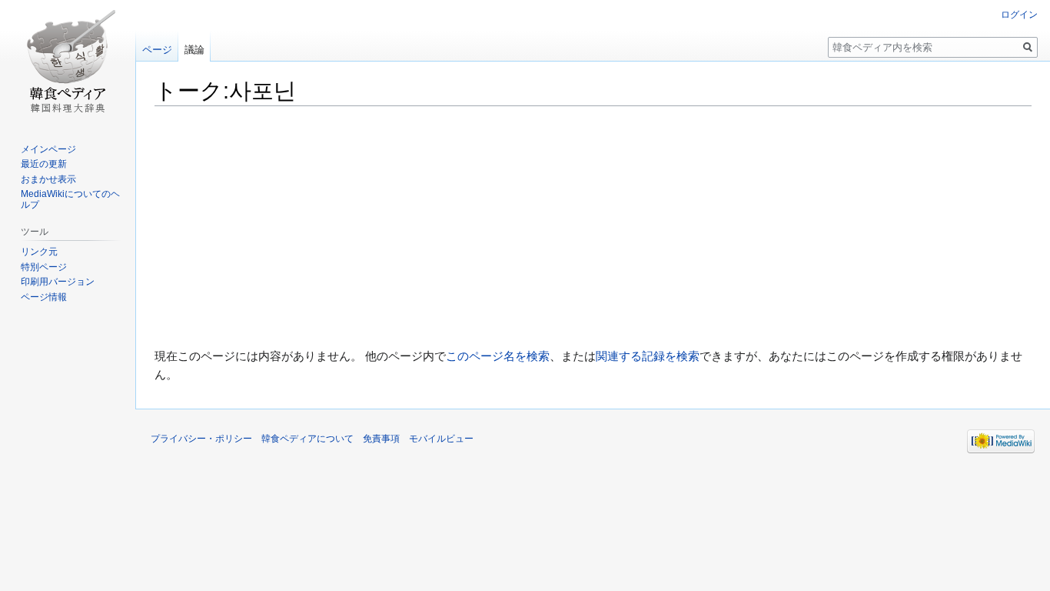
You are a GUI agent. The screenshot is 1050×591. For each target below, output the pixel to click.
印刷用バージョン (58, 281)
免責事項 (381, 438)
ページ (157, 49)
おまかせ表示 (48, 179)
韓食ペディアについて (307, 438)
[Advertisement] (593, 227)
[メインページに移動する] (67, 61)
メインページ (48, 149)
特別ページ (44, 267)
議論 (194, 49)
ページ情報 (44, 297)
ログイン (1019, 14)
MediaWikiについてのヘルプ (70, 199)
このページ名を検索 (498, 355)
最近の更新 (44, 164)
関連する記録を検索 (647, 355)
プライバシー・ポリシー (201, 438)
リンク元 (39, 251)
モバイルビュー (441, 438)
